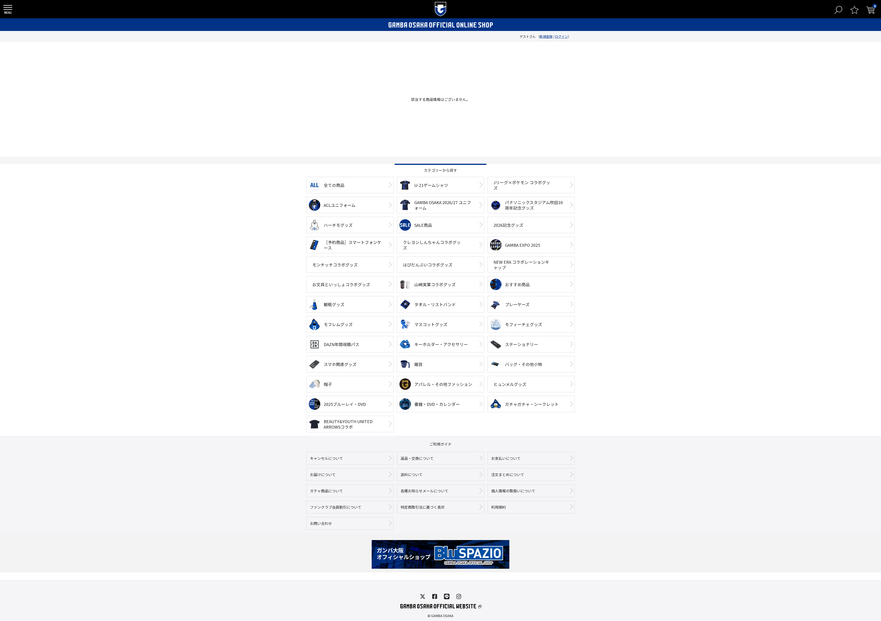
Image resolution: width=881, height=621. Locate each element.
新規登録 (546, 36)
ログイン (561, 36)
